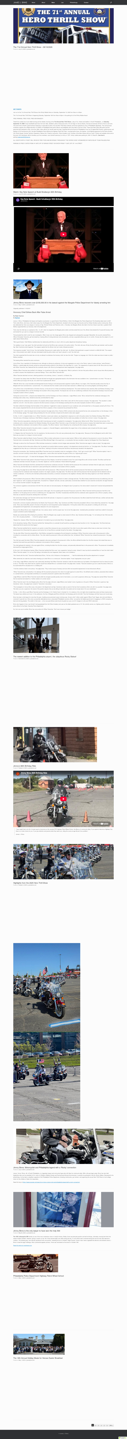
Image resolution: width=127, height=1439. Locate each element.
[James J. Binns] (20, 2)
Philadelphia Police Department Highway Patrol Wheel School (38, 1275)
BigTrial (17, 318)
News (53, 2)
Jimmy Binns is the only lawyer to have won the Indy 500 (36, 1230)
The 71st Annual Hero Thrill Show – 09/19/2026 (32, 47)
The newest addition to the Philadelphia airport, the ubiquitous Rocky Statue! (44, 656)
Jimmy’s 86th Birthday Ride (24, 765)
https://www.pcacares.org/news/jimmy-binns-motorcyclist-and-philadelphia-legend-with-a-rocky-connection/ (51, 1182)
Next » (111, 1425)
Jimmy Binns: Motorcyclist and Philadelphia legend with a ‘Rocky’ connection (44, 1167)
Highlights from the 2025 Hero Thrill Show (30, 882)
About (43, 2)
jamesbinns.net (31, 49)
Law (62, 2)
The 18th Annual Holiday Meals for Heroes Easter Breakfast (38, 1358)
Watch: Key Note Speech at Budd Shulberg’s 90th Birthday (37, 192)
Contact (86, 2)
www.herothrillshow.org (24, 137)
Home (33, 2)
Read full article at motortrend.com (22, 1245)
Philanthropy (73, 2)
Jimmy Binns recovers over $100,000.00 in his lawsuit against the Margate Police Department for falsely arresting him (61, 302)
